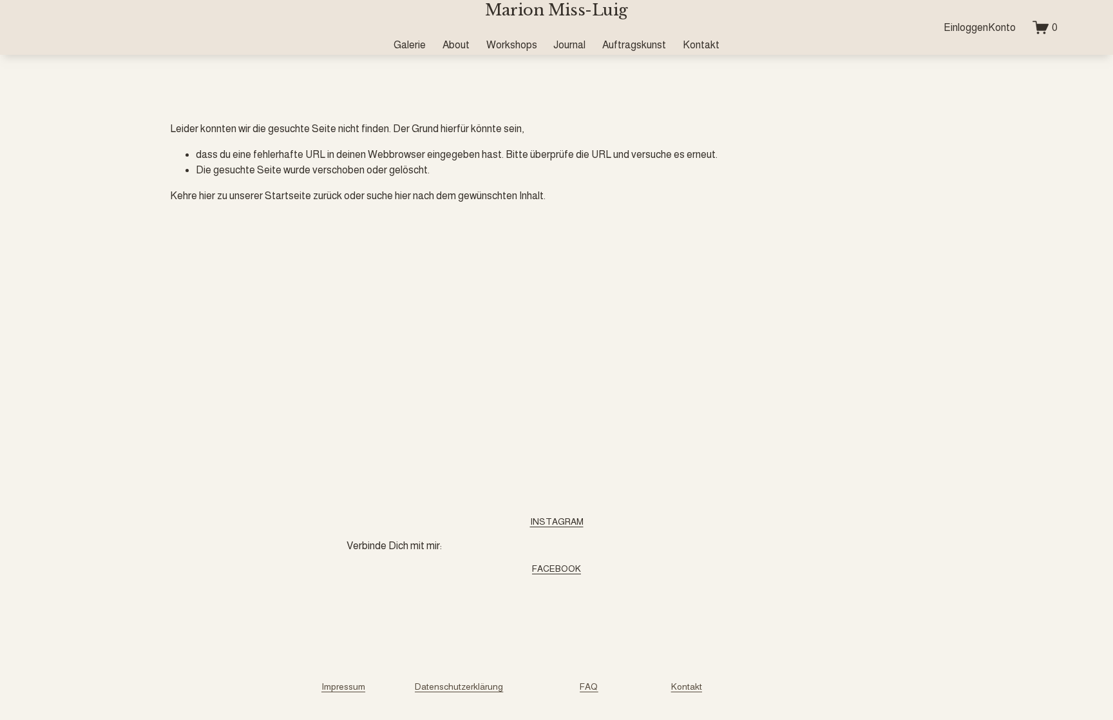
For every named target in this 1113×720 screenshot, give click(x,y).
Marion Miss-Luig (556, 10)
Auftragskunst (634, 44)
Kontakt (701, 44)
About (456, 44)
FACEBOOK (556, 568)
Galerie (410, 44)
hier (207, 195)
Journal (569, 44)
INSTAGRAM (557, 521)
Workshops (511, 44)
